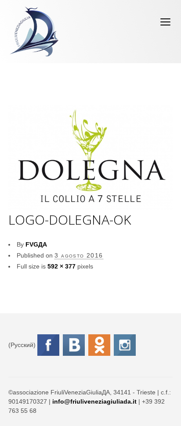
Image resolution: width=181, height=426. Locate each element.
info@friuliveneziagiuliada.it (94, 401)
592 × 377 (61, 266)
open (166, 22)
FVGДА (36, 244)
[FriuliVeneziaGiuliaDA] (34, 31)
